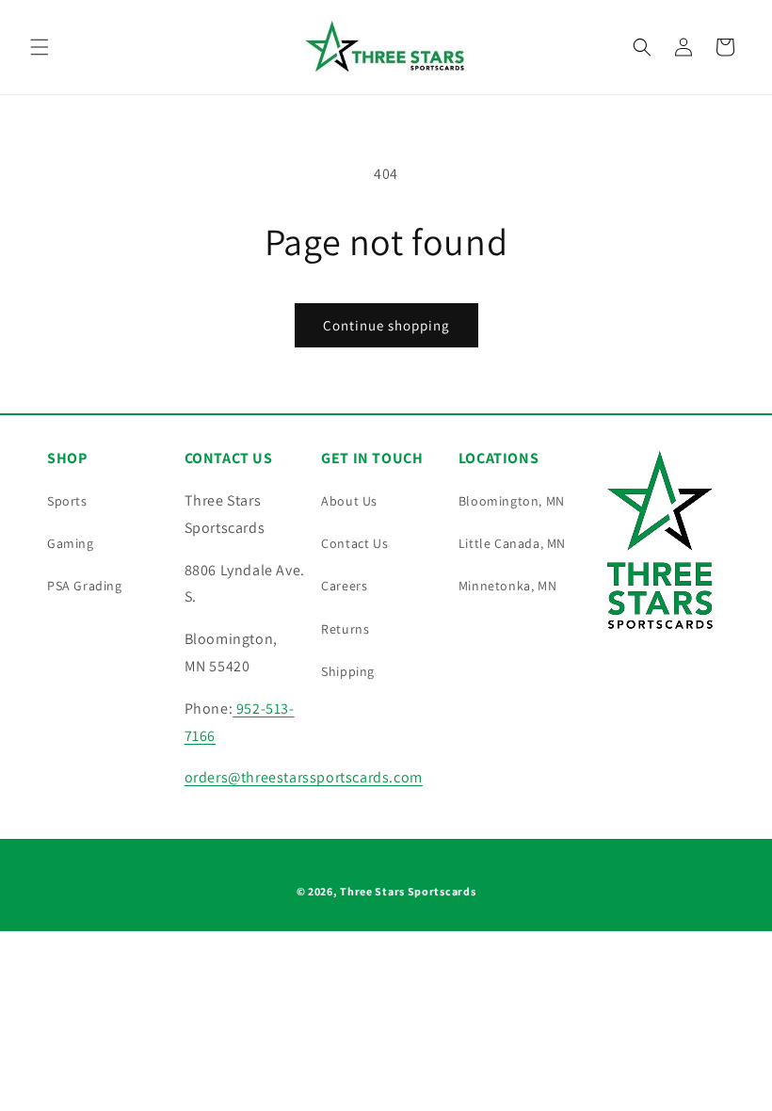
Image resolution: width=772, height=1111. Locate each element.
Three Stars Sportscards (407, 891)
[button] (39, 47)
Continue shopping (386, 325)
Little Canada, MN (512, 543)
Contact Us (354, 543)
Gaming (70, 543)
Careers (344, 585)
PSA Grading (84, 585)
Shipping (348, 671)
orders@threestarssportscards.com (304, 777)
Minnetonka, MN (507, 585)
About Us (349, 500)
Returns (345, 628)
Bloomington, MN (511, 500)
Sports (67, 500)
